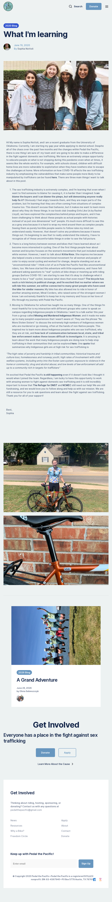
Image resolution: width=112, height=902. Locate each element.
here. (55, 177)
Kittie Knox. (68, 254)
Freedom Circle (19, 836)
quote (86, 343)
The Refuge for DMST (45, 385)
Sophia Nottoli (25, 48)
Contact (65, 830)
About (64, 825)
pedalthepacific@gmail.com (26, 809)
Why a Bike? (17, 830)
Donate (93, 6)
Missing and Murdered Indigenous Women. (58, 315)
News (13, 820)
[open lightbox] (56, 477)
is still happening (53, 374)
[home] (8, 6)
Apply (67, 752)
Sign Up (86, 863)
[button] (105, 6)
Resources (16, 825)
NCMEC (67, 385)
